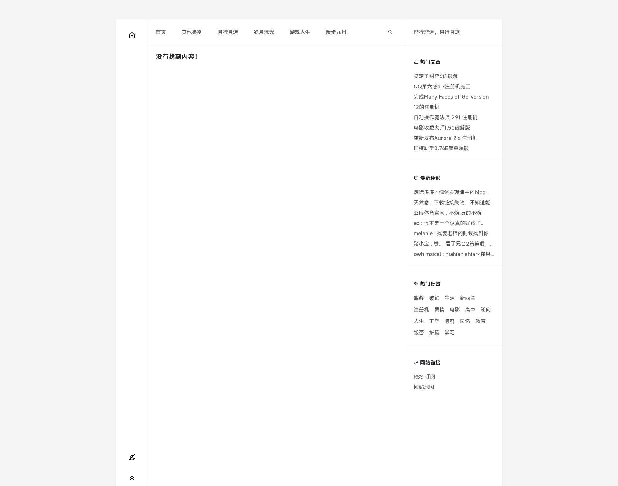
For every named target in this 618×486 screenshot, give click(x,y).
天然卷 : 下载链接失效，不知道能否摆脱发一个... (469, 202)
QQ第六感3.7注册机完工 (442, 86)
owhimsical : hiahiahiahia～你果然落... (459, 253)
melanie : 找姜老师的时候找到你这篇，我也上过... (471, 233)
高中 (470, 309)
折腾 (434, 332)
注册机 (421, 309)
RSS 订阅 (424, 376)
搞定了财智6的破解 (436, 76)
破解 (434, 298)
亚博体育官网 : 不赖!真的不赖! (448, 212)
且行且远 (228, 32)
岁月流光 (264, 32)
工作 (434, 321)
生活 (450, 298)
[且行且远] (132, 35)
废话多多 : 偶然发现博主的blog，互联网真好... (467, 192)
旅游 (419, 298)
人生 (419, 321)
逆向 (486, 309)
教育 (480, 321)
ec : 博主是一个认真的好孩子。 (450, 223)
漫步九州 (336, 32)
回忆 (465, 321)
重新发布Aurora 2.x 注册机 (445, 137)
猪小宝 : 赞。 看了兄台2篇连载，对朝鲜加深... (467, 243)
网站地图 (424, 387)
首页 (161, 32)
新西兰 (467, 298)
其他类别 (192, 32)
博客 (450, 321)
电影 (455, 309)
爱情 (439, 309)
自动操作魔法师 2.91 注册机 (446, 117)
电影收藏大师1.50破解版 (442, 127)
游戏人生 (300, 32)
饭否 (419, 332)
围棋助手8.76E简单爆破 (441, 148)
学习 (450, 332)
